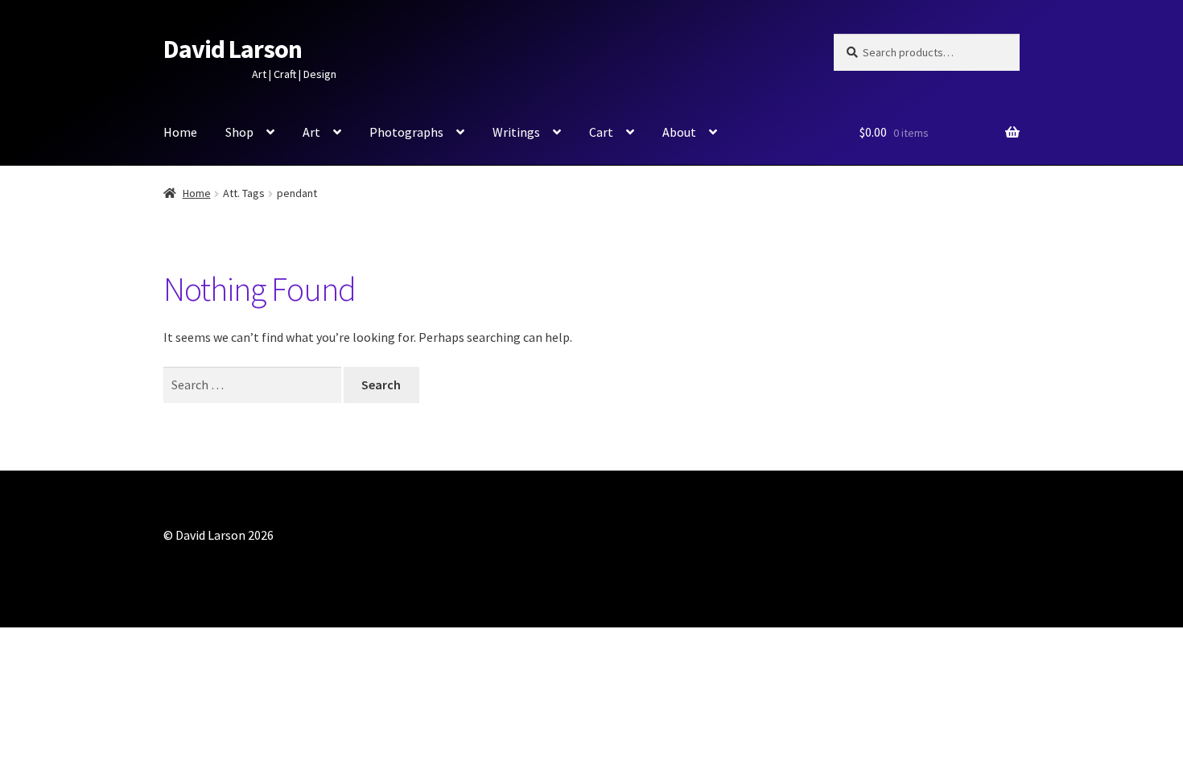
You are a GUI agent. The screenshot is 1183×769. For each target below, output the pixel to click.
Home (180, 132)
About (679, 132)
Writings (516, 132)
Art (311, 132)
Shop (239, 132)
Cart (601, 132)
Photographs (406, 132)
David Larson (232, 49)
